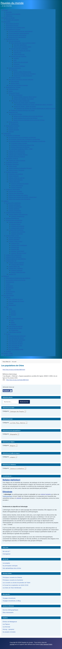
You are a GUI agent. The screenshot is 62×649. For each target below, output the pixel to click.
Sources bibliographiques (10, 610)
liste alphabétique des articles (12, 568)
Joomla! (12, 644)
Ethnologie (7, 492)
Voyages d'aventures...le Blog (12, 601)
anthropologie (7, 496)
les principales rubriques (10, 565)
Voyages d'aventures (9, 598)
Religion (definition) (11, 480)
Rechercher (25, 402)
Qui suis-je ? (6, 551)
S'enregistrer (6, 554)
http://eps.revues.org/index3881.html (14, 369)
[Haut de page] (59, 646)
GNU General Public (46, 644)
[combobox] (11, 402)
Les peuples (6, 563)
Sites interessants (8, 612)
